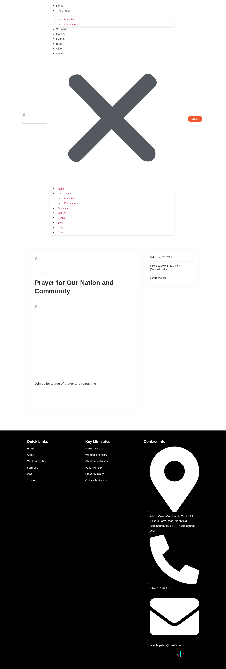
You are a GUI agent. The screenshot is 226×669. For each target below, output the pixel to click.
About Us (69, 19)
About (30, 454)
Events (60, 38)
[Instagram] (169, 655)
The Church (63, 10)
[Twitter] (158, 655)
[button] (112, 119)
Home (59, 5)
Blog (59, 43)
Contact (61, 53)
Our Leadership (72, 24)
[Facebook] (147, 655)
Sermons (61, 29)
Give (59, 48)
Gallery (60, 34)
